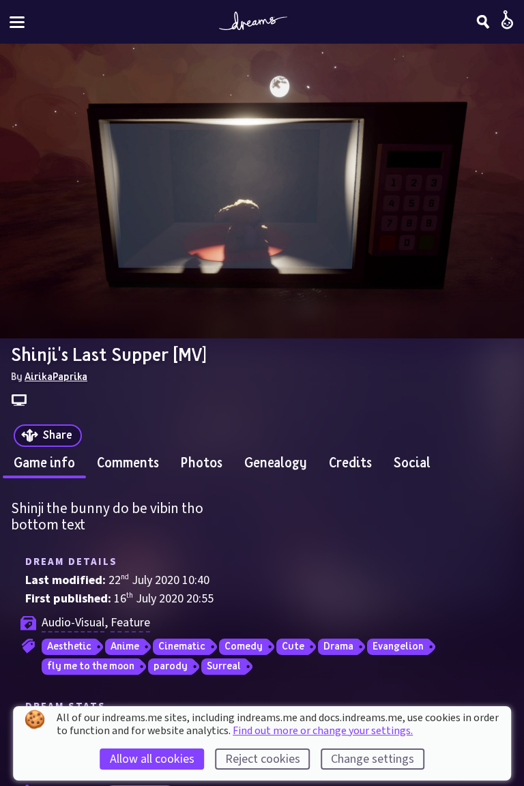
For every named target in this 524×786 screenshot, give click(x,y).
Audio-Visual (73, 622)
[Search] (483, 21)
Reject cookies (262, 759)
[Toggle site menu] (17, 22)
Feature (130, 622)
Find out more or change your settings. (323, 730)
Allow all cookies (152, 759)
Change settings (372, 759)
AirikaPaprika (56, 376)
